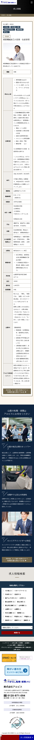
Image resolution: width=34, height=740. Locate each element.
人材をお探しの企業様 (17, 643)
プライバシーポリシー (7, 647)
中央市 (8, 594)
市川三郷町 (9, 613)
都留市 (17, 620)
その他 (8, 590)
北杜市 (17, 594)
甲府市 (18, 616)
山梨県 (17, 609)
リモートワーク (20, 590)
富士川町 (21, 602)
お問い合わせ (17, 649)
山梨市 (8, 609)
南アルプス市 (11, 598)
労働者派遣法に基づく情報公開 (23, 647)
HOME (3, 15)
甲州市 (8, 616)
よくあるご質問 (11, 645)
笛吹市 (8, 620)
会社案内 (27, 643)
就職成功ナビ (21, 645)
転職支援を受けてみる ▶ (17, 391)
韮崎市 (27, 620)
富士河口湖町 (10, 605)
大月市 (22, 598)
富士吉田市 (9, 602)
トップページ (5, 643)
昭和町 (20, 613)
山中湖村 (23, 605)
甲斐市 (28, 616)
